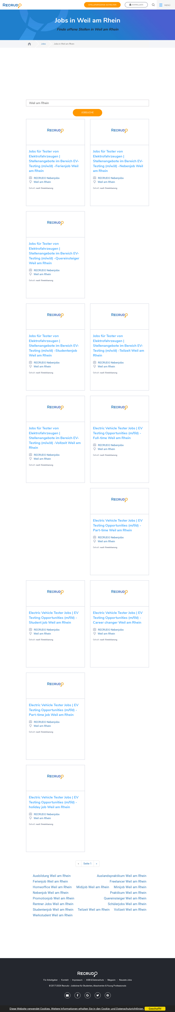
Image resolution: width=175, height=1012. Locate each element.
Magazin (111, 980)
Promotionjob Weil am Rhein (53, 898)
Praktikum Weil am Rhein (128, 893)
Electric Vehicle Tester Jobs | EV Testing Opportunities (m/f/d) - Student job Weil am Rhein (53, 617)
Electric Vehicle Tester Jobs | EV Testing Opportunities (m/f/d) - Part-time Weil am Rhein (118, 525)
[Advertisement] (87, 76)
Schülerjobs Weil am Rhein (127, 904)
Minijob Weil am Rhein (130, 887)
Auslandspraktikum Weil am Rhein (121, 876)
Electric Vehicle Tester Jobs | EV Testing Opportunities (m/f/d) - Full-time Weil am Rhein (118, 433)
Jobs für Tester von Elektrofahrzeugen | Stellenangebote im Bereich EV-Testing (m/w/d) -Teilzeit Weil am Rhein (118, 346)
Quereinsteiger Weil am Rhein (125, 898)
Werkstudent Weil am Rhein (52, 915)
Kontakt (65, 980)
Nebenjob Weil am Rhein (50, 893)
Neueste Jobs (125, 980)
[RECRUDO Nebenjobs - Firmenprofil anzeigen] (55, 131)
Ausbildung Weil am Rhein (52, 876)
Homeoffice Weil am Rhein (52, 887)
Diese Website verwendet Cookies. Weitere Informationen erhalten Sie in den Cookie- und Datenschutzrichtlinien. (77, 1008)
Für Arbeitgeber (50, 980)
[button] (166, 5)
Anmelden (137, 4)
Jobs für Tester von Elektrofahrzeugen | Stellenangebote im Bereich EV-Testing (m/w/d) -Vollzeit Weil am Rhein (55, 438)
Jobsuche (87, 112)
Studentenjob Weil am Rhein (53, 910)
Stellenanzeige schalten (102, 4)
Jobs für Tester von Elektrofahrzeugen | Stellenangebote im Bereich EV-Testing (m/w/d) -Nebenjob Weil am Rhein (118, 161)
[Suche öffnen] (153, 4)
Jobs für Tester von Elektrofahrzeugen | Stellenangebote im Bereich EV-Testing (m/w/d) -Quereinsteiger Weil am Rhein (54, 253)
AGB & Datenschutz (95, 980)
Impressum (77, 980)
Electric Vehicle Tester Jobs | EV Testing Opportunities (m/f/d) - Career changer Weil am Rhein (118, 617)
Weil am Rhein (42, 182)
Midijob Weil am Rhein (92, 887)
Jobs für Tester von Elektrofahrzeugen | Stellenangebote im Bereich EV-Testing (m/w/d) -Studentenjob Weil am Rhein (54, 346)
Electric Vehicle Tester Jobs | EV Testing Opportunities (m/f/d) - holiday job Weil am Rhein (53, 802)
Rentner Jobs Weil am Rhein (53, 904)
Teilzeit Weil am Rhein (94, 910)
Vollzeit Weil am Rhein (130, 910)
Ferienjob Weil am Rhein (50, 881)
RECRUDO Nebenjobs (46, 178)
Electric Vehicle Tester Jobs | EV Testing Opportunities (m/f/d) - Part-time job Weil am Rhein (53, 710)
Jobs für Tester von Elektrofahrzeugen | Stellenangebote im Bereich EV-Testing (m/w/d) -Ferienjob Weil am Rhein (54, 161)
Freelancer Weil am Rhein (128, 881)
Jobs (43, 44)
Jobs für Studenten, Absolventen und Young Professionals (29, 44)
